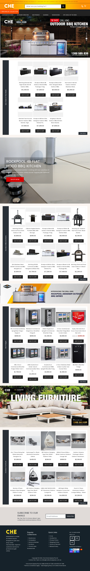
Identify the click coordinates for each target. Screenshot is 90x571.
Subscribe (70, 516)
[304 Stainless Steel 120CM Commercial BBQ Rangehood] (17, 253)
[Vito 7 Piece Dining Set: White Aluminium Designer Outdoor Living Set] (78, 440)
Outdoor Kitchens (8, 15)
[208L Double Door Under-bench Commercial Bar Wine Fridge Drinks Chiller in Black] (33, 353)
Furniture (31, 544)
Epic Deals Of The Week (70, 15)
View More (83, 133)
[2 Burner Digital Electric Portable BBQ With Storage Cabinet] (33, 217)
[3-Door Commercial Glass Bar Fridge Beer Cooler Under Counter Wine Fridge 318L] (63, 317)
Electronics (32, 538)
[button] (85, 6)
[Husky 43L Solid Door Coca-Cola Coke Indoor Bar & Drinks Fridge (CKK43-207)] (78, 317)
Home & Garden (33, 542)
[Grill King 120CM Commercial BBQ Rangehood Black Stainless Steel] (33, 253)
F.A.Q (51, 536)
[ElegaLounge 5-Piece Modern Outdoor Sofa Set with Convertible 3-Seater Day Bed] (63, 477)
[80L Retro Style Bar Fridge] (78, 353)
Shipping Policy (54, 542)
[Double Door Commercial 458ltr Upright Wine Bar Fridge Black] (48, 353)
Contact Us (53, 538)
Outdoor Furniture (23, 15)
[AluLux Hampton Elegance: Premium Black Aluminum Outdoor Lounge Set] (63, 441)
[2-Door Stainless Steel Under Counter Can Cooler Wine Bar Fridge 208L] (63, 353)
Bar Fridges (36, 15)
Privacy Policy (53, 540)
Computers (32, 540)
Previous (9, 345)
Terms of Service (54, 544)
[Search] (63, 6)
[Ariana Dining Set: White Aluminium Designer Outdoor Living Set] (48, 477)
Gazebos (45, 15)
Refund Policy (53, 546)
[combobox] (45, 6)
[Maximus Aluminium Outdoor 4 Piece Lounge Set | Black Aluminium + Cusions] (33, 441)
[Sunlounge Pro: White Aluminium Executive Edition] (17, 441)
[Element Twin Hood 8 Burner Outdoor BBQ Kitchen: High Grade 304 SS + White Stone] (25, 107)
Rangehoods (56, 15)
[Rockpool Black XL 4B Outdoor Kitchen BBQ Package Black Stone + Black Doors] (63, 253)
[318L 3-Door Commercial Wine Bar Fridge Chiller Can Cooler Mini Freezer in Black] (17, 353)
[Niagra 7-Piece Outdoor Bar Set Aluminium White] (17, 477)
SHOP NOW (15, 179)
